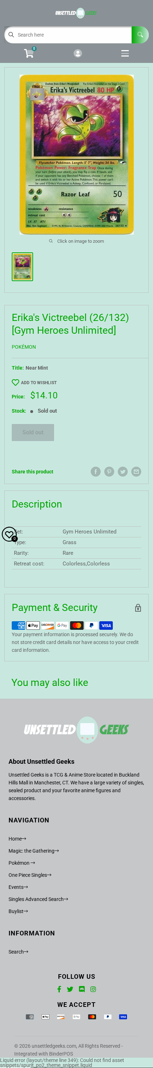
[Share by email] (136, 472)
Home (15, 839)
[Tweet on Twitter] (123, 472)
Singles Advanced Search (36, 899)
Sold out (32, 432)
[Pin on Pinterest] (109, 472)
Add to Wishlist (39, 382)
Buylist (16, 911)
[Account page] (78, 54)
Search (16, 952)
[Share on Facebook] (96, 472)
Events (16, 887)
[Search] (140, 34)
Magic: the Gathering (31, 851)
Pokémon (24, 347)
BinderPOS (61, 1054)
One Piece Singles (28, 875)
